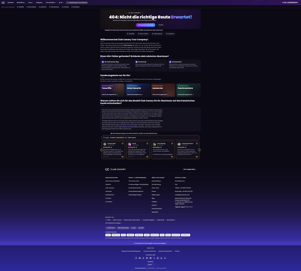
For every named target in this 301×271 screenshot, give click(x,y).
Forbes (109, 220)
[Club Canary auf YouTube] (139, 258)
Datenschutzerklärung (149, 251)
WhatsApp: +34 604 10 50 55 (184, 191)
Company (39, 2)
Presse (154, 191)
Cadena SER (160, 220)
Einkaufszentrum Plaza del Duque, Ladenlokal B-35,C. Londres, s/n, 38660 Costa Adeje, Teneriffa (184, 201)
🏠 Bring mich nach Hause (145, 25)
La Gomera (76, 7)
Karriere (154, 205)
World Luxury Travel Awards (132, 220)
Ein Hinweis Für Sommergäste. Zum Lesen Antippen (150, 243)
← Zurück (160, 25)
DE (61, 2)
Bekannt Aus (109, 217)
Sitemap (177, 251)
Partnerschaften (157, 208)
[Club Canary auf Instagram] (136, 258)
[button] (199, 150)
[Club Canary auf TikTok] (143, 258)
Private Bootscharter (135, 188)
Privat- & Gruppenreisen (137, 177)
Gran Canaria (32, 7)
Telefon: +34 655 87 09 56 (183, 188)
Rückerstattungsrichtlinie (165, 251)
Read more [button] (106, 156)
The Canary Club (134, 181)
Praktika (154, 202)
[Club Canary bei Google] (164, 258)
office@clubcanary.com (182, 195)
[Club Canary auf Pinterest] (157, 258)
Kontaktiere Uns (180, 181)
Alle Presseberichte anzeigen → (113, 223)
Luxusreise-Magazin (148, 220)
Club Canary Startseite (112, 181)
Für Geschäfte (50, 2)
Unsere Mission (156, 181)
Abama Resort (171, 220)
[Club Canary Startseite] (3, 2)
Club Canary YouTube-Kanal (128, 127)
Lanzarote (43, 7)
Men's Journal (117, 220)
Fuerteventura (55, 7)
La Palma (66, 7)
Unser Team (155, 188)
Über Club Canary (158, 177)
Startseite (11, 2)
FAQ (176, 184)
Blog (153, 198)
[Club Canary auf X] (154, 258)
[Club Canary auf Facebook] (146, 258)
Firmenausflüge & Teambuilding (138, 184)
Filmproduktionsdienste (136, 191)
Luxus (30, 2)
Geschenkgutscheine (135, 195)
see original (169, 154)
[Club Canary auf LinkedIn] (150, 258)
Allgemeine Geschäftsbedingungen (131, 251)
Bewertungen (156, 195)
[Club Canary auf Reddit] (161, 258)
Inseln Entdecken (111, 177)
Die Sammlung (156, 184)
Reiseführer (20, 2)
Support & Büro (180, 177)
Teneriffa (21, 7)
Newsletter (155, 212)
